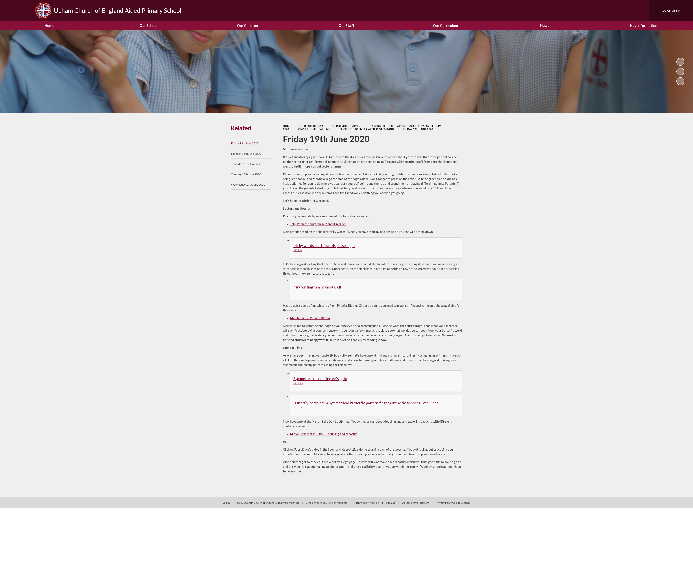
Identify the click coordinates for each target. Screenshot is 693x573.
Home (287, 125)
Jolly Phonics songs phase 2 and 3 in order (318, 224)
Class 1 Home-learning (314, 129)
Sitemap (390, 502)
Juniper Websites (337, 502)
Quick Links (671, 10)
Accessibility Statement (415, 502)
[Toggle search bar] (642, 10)
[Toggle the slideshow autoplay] (680, 62)
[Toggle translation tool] (629, 10)
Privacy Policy (444, 502)
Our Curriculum (311, 125)
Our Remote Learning (347, 125)
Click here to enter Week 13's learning (366, 129)
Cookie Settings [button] (461, 502)
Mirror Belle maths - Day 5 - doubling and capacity (323, 434)
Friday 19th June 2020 (418, 129)
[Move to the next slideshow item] (680, 81)
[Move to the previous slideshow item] (680, 71)
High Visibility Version (366, 502)
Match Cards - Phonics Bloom (310, 318)
